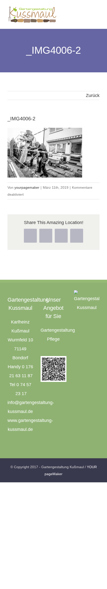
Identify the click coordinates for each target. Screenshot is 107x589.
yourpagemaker (26, 187)
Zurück (93, 95)
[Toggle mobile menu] (98, 12)
